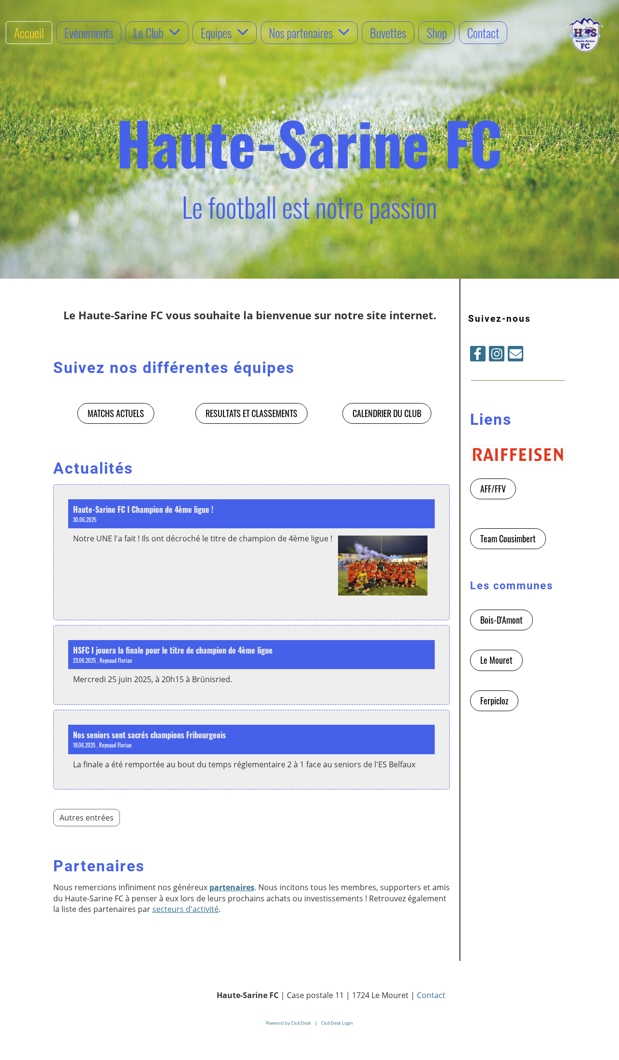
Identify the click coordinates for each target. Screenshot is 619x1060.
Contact (483, 33)
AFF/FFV (493, 488)
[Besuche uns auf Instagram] (496, 355)
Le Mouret (496, 660)
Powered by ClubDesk (288, 1023)
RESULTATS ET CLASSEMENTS (251, 413)
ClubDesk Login (337, 1023)
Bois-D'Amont (501, 619)
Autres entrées (86, 817)
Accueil (29, 33)
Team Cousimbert (508, 538)
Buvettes (388, 33)
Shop (437, 33)
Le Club (148, 33)
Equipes (216, 33)
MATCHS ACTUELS (116, 413)
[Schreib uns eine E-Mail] (515, 355)
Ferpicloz (494, 700)
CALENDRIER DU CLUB (387, 413)
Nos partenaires (301, 33)
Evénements (88, 33)
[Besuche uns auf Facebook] (478, 355)
